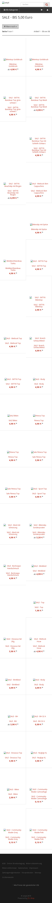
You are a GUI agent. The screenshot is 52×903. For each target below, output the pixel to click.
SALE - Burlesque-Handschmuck (13, 574)
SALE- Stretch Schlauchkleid (39, 346)
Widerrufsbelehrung (34, 863)
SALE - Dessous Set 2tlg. (13, 647)
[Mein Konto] (47, 9)
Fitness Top (39, 420)
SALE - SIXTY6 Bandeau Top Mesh (39, 106)
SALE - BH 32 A (39, 721)
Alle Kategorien (11, 10)
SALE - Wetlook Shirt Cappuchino (39, 192)
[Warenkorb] (41, 9)
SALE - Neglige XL (39, 757)
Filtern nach (10, 26)
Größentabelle (8, 877)
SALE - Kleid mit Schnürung (13, 533)
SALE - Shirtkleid (13, 684)
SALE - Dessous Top (13, 757)
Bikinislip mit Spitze (39, 229)
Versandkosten (27, 872)
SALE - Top (39, 607)
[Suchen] (46, 4)
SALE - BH (13, 721)
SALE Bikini (13, 420)
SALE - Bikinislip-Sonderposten (38, 533)
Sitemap (38, 872)
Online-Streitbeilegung (16, 863)
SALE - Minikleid (39, 571)
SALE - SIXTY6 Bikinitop (39, 305)
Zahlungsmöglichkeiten (11, 872)
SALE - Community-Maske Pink (39, 838)
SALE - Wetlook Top (13, 343)
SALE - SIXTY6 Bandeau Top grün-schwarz (13, 109)
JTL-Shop (31, 898)
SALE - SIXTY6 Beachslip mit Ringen (13, 193)
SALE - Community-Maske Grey (13, 838)
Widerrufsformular (9, 868)
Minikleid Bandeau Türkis (13, 269)
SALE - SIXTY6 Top (39, 266)
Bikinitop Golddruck (13, 65)
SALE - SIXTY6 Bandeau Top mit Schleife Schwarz (39, 150)
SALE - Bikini (13, 794)
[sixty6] (8, 3)
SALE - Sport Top (39, 493)
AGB (3, 863)
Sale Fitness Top (38, 457)
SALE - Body (39, 384)
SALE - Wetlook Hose (39, 647)
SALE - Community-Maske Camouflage (39, 797)
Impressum (33, 868)
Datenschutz (23, 868)
